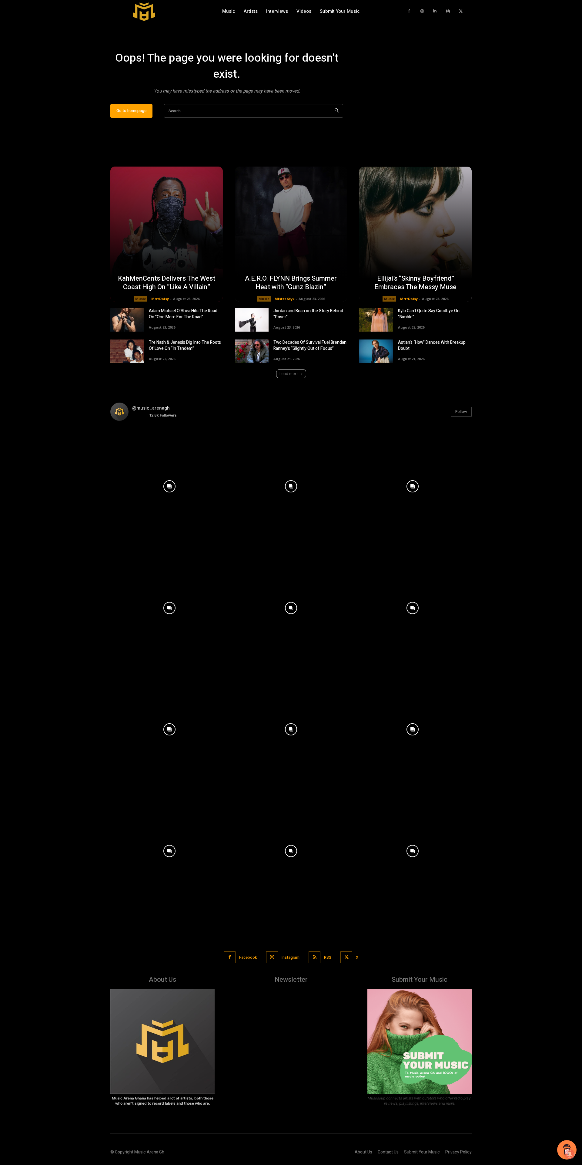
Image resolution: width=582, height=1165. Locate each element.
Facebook (248, 957)
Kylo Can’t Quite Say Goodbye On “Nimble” (429, 314)
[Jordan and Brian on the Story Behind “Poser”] (252, 320)
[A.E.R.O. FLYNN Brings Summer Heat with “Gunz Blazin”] (291, 234)
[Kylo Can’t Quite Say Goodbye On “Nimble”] (376, 320)
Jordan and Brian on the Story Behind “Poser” (308, 314)
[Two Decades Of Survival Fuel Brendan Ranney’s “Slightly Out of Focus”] (252, 351)
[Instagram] (422, 11)
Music (140, 298)
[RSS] (314, 957)
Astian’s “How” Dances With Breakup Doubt (432, 345)
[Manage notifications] (569, 1154)
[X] (461, 11)
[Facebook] (409, 11)
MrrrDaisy (160, 298)
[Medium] (448, 11)
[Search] (336, 111)
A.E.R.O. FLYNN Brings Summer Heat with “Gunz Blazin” (291, 283)
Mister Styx (284, 298)
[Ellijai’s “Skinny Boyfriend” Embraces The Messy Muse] (415, 234)
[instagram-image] (169, 485)
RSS (327, 957)
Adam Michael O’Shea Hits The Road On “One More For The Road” (183, 314)
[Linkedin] (435, 11)
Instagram (290, 957)
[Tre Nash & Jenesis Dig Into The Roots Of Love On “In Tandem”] (127, 351)
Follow (461, 411)
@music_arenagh (151, 408)
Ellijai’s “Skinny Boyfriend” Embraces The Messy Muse (415, 283)
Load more (289, 373)
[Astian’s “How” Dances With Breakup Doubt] (376, 351)
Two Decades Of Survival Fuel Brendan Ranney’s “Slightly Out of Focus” (309, 345)
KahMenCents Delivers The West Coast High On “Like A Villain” (166, 283)
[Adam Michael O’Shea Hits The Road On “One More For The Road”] (127, 320)
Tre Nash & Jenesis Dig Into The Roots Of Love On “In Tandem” (185, 345)
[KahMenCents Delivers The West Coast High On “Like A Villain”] (166, 234)
